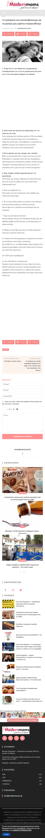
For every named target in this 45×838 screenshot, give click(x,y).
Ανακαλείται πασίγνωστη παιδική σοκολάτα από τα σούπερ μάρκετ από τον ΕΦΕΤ (28, 615)
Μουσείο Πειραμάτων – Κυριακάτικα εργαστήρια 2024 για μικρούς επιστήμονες (28, 604)
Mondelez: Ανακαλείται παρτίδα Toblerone (15, 763)
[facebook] (22, 453)
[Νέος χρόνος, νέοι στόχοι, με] (20, 715)
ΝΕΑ (22, 526)
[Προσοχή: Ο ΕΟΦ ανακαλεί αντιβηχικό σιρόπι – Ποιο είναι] (22, 514)
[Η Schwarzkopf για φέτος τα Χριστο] (36, 715)
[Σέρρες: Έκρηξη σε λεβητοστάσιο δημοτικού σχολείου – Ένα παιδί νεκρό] (22, 548)
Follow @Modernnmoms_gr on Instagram (24, 720)
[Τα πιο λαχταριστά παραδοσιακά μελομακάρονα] (8, 689)
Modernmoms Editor (24, 28)
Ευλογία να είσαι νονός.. (12, 361)
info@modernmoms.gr (13, 796)
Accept (6, 834)
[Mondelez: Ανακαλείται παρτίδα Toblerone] (8, 625)
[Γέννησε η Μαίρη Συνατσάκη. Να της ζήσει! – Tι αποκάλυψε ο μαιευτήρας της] (8, 700)
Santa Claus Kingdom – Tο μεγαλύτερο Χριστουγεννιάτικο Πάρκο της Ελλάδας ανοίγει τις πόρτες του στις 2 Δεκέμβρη (28, 647)
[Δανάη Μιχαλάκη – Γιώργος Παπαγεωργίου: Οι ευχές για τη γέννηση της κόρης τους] (8, 657)
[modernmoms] (22, 5)
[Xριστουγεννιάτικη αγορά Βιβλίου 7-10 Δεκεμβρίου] (8, 636)
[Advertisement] (22, 100)
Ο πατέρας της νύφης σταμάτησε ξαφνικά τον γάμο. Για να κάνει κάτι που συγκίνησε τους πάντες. (32, 365)
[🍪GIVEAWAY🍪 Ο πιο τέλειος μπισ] (31, 715)
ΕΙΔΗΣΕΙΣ (22, 493)
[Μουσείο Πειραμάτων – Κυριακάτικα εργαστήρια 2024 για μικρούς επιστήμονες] (8, 604)
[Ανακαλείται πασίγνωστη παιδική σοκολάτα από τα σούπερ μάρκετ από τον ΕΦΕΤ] (22, 480)
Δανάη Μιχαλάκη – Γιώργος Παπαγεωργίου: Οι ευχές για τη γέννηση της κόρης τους (29, 657)
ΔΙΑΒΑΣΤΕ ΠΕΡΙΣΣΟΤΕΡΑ (22, 830)
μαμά (5, 349)
